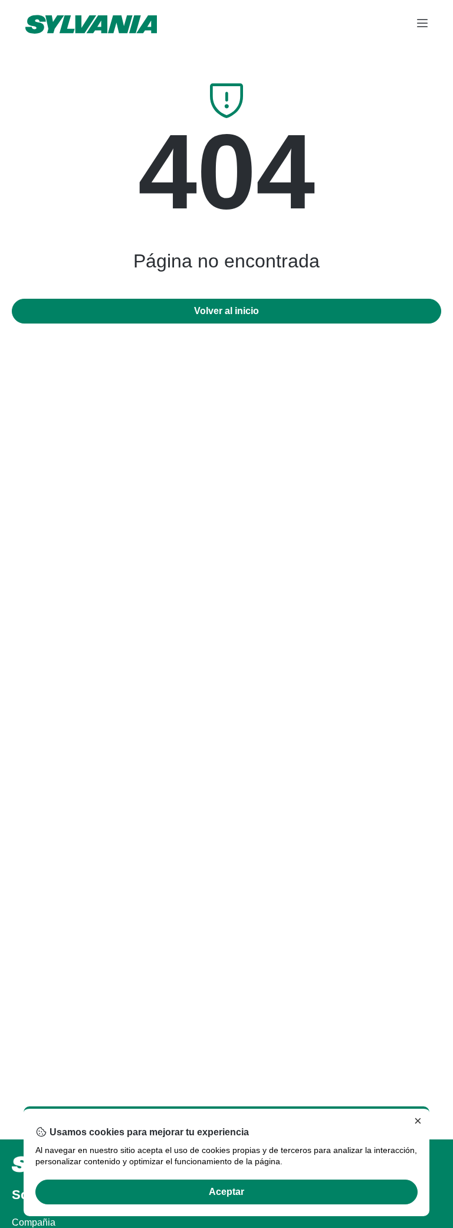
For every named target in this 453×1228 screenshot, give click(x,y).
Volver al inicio (226, 311)
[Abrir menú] (422, 24)
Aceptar (226, 1192)
